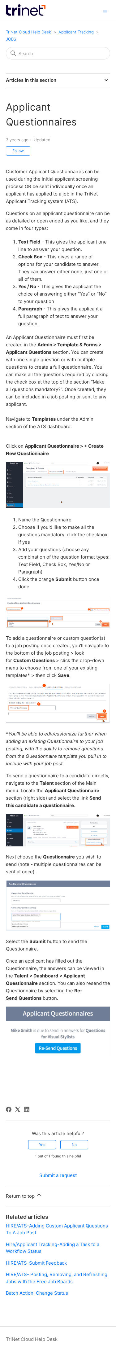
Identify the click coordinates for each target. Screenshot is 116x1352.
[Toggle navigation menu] (105, 10)
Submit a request (58, 1175)
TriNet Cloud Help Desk (29, 31)
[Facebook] (8, 1109)
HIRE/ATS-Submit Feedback (36, 1263)
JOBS (11, 39)
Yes (42, 1144)
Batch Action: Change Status (37, 1293)
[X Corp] (17, 1109)
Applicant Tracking (76, 31)
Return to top (21, 1196)
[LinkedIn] (26, 1109)
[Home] (25, 14)
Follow (18, 150)
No (74, 1144)
